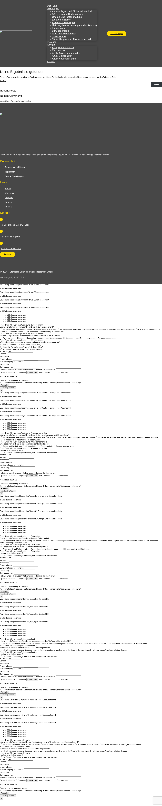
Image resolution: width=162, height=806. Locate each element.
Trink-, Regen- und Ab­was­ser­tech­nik (72, 39)
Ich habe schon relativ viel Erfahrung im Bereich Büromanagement (30, 329)
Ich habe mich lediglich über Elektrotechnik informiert (122, 541)
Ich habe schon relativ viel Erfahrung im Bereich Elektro (25, 541)
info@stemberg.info (10, 236)
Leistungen (53, 8)
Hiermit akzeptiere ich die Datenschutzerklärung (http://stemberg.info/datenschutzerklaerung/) (42, 383)
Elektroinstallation (61, 19)
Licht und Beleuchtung (64, 33)
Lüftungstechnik (46, 446)
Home (8, 188)
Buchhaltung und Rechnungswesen (80, 338)
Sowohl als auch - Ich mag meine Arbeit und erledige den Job (102, 650)
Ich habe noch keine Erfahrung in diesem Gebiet (46, 332)
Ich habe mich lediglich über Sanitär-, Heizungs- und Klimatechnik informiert (128, 437)
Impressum (10, 172)
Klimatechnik (30, 446)
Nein (10, 453)
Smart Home (59, 36)
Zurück (4, 388)
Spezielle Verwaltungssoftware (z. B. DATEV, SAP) (23, 347)
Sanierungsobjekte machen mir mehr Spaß (57, 650)
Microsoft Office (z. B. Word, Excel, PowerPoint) (22, 345)
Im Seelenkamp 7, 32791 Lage (15, 225)
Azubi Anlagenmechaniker (66, 53)
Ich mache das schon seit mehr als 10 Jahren (21, 644)
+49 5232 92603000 (11, 248)
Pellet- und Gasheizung (12, 446)
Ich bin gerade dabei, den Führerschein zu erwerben (36, 453)
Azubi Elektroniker (62, 56)
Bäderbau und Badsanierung (68, 14)
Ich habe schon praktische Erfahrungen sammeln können (71, 437)
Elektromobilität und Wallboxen (76, 549)
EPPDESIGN (20, 277)
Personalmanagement (107, 338)
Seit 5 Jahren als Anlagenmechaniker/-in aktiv (61, 644)
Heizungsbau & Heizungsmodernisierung (74, 25)
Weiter (12, 388)
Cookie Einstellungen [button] (14, 176)
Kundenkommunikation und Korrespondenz (44, 338)
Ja (4, 453)
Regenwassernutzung (65, 446)
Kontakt (51, 61)
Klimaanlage (59, 28)
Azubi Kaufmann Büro (64, 58)
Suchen (3, 81)
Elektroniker (58, 50)
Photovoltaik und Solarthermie (15, 549)
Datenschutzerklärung (15, 167)
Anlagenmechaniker (63, 47)
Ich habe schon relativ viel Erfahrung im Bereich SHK (24, 437)
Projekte (51, 42)
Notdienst (8, 254)
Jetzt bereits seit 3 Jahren (95, 644)
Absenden (4, 385)
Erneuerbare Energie (63, 22)
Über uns (52, 5)
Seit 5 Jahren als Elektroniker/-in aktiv (58, 744)
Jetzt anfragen (116, 34)
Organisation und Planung (13, 338)
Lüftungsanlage (60, 30)
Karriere (51, 44)
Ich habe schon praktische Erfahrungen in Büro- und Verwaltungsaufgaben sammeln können (97, 329)
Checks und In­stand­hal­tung (67, 17)
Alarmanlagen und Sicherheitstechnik (72, 11)
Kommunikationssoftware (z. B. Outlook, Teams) (23, 349)
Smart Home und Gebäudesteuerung (46, 549)
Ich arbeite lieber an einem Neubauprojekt (20, 650)
